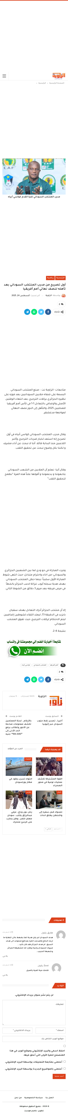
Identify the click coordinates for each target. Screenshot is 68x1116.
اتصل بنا (50, 1098)
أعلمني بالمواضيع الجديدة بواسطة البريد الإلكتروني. (33, 1069)
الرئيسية (60, 278)
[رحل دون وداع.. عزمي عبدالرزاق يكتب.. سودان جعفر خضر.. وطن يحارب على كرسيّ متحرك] (19, 800)
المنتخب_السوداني (40, 665)
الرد (4, 957)
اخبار (59, 759)
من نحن (18, 1098)
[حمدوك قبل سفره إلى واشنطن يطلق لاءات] (49, 800)
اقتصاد (28, 759)
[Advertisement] (34, 36)
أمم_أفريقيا (54, 665)
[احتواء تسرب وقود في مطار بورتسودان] (19, 766)
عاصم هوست (30, 1111)
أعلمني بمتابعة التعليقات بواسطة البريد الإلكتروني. (33, 1062)
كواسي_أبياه (26, 665)
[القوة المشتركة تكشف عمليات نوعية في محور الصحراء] (49, 766)
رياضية (50, 278)
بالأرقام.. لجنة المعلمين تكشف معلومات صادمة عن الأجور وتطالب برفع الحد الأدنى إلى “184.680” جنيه (18, 727)
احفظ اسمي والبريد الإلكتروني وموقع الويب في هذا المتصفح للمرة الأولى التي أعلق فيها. (37, 1053)
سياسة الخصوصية (33, 1098)
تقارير (29, 792)
